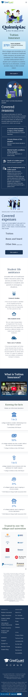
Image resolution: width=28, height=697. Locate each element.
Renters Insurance (6, 612)
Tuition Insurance (6, 615)
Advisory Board (19, 618)
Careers (17, 627)
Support (3, 640)
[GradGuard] (7, 2)
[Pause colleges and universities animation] (26, 569)
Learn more (19, 244)
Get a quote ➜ (14, 73)
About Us (18, 612)
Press (16, 621)
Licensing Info (19, 641)
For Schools (18, 615)
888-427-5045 (22, 597)
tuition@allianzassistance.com (9, 600)
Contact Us (4, 643)
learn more (14, 694)
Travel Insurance (6, 628)
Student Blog (5, 649)
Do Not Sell (18, 644)
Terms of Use (19, 638)
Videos (17, 624)
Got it (19, 694)
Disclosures (18, 650)
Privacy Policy (19, 635)
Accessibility (18, 653)
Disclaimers (18, 647)
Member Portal (5, 646)
